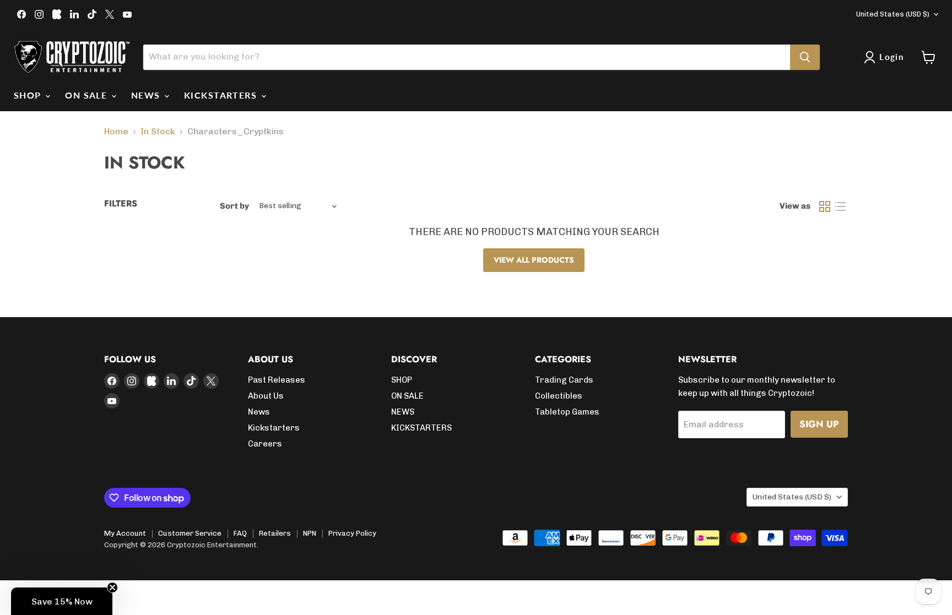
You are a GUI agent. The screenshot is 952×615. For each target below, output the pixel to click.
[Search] (805, 57)
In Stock (157, 132)
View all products (534, 259)
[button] (61, 601)
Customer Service (189, 533)
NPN (309, 533)
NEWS (147, 95)
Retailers (275, 533)
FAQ (240, 533)
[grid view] (824, 206)
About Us (266, 396)
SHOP (29, 95)
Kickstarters (274, 428)
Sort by (234, 206)
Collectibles (558, 396)
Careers (265, 444)
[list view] (840, 206)
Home (116, 132)
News (259, 412)
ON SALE (87, 95)
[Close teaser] (112, 587)
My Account (125, 533)
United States (892, 14)
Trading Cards (564, 380)
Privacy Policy (352, 533)
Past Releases (276, 380)
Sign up (819, 424)
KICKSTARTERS (222, 95)
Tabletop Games (567, 412)
